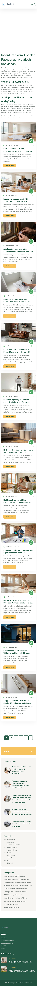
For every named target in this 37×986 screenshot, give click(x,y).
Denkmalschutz (24, 879)
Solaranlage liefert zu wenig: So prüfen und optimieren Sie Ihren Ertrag (22, 824)
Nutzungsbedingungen (7, 940)
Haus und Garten (11, 850)
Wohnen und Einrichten (13, 845)
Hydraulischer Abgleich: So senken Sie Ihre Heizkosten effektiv (18, 451)
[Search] (35, 4)
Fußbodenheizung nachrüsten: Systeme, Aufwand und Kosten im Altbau (17, 601)
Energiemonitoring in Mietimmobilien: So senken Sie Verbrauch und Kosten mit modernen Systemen (21, 962)
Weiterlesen (10, 165)
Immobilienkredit (20, 901)
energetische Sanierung (11, 885)
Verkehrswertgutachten (11, 907)
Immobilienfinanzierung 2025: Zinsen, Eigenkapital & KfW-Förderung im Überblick (15, 200)
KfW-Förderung (9, 895)
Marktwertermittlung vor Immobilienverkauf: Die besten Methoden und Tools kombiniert (22, 971)
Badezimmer (10, 855)
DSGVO (3, 945)
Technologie (10, 858)
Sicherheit (9, 863)
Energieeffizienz (9, 882)
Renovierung (10, 839)
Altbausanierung (20, 895)
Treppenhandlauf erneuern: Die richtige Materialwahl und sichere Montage (17, 702)
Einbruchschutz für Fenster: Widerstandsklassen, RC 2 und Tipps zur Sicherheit (16, 652)
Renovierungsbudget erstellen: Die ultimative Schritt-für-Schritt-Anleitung (17, 401)
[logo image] (14, 4)
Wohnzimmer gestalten (11, 904)
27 (30, 737)
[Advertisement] (18, 28)
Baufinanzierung (9, 901)
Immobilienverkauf (21, 891)
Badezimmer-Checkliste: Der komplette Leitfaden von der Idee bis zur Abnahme (17, 300)
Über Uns (4, 938)
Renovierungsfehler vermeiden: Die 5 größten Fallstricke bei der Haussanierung (18, 551)
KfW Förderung (20, 876)
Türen (8, 860)
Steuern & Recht (11, 847)
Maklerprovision (9, 891)
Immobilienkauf (9, 876)
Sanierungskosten (9, 888)
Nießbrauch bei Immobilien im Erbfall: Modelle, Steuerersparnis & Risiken (18, 501)
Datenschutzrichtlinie (7, 943)
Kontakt (3, 948)
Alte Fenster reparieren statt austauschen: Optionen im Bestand (18, 250)
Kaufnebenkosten (26, 885)
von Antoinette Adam (11, 195)
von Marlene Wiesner (12, 145)
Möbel (8, 852)
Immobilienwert (9, 898)
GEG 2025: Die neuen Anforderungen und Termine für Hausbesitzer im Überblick (22, 812)
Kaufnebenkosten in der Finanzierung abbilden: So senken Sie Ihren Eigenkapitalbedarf (17, 150)
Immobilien (10, 842)
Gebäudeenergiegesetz (23, 882)
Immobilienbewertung (11, 879)
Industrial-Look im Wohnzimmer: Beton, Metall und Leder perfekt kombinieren (16, 350)
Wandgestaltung (21, 888)
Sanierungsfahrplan (21, 898)
